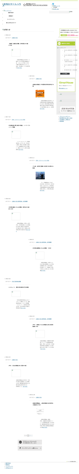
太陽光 (13, 37)
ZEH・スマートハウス (17, 119)
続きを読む (19, 67)
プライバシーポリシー (64, 116)
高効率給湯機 (17, 281)
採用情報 (61, 121)
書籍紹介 (8, 464)
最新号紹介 (8, 463)
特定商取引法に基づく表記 (65, 118)
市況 (16, 37)
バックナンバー (9, 466)
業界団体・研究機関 (23, 201)
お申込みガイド (9, 468)
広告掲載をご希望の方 (64, 119)
